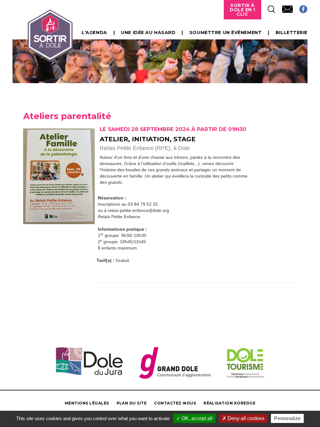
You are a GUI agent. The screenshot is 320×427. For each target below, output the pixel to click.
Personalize (287, 418)
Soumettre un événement (225, 32)
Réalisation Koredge (229, 403)
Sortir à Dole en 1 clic (242, 10)
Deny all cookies (245, 418)
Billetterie (292, 32)
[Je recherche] (268, 7)
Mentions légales (87, 403)
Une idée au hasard (148, 32)
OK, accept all (196, 418)
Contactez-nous (175, 403)
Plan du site (132, 403)
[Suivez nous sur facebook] (300, 7)
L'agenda (94, 32)
